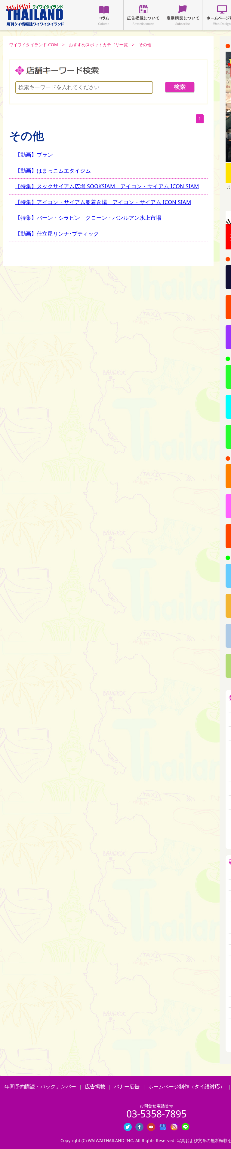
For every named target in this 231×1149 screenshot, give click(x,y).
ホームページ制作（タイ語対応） (186, 1086)
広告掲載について (143, 15)
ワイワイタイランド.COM (33, 44)
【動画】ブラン (34, 154)
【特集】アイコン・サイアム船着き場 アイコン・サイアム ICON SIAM (103, 202)
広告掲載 (95, 1086)
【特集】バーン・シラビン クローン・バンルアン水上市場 (88, 217)
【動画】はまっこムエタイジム (53, 170)
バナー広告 (127, 1086)
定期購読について (182, 15)
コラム (103, 15)
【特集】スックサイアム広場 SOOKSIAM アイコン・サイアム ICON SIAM (107, 186)
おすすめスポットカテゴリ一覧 (98, 44)
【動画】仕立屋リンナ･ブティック (57, 233)
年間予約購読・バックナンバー (40, 1086)
